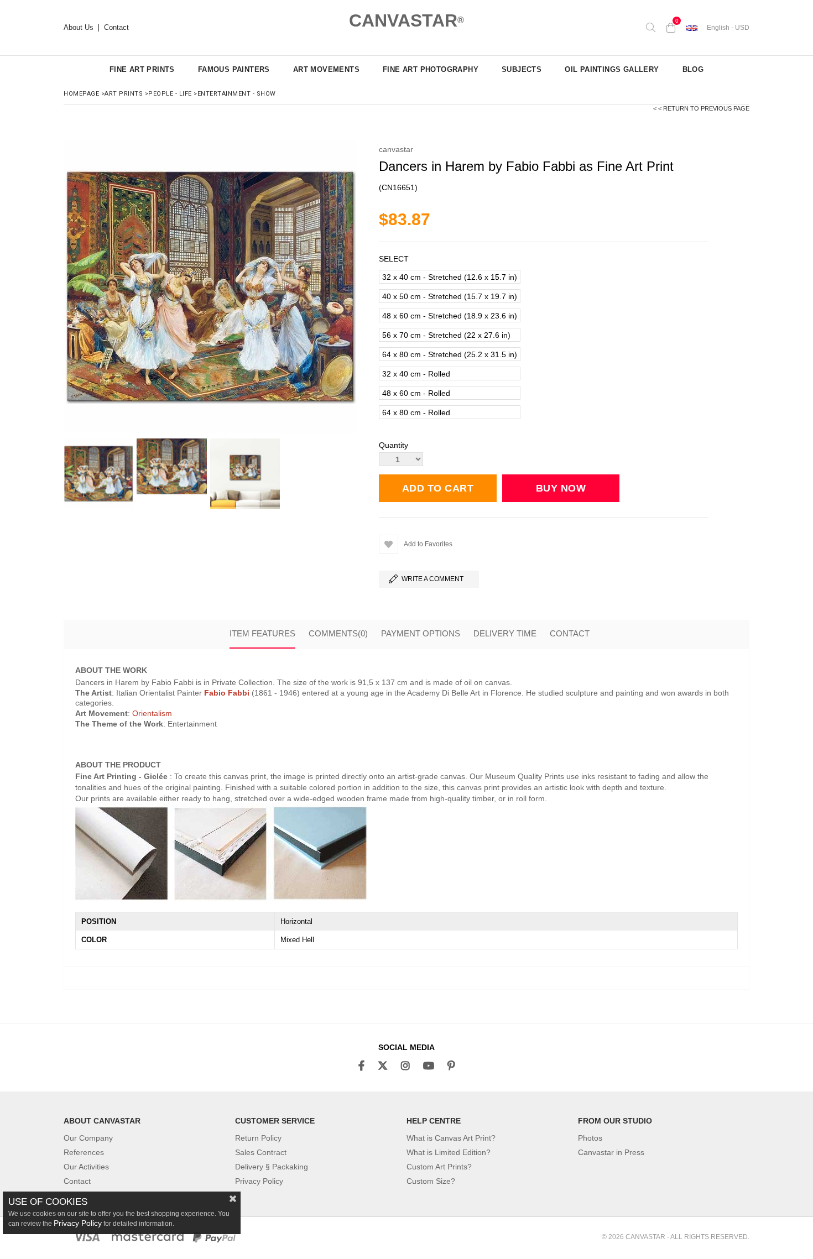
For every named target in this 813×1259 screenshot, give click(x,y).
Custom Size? (430, 1181)
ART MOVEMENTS (326, 69)
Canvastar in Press (611, 1152)
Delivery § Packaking (271, 1166)
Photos (590, 1137)
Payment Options (420, 633)
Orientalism (152, 713)
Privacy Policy (259, 1181)
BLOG (693, 69)
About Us (78, 28)
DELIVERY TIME (504, 633)
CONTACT (570, 633)
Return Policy (258, 1137)
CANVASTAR (406, 20)
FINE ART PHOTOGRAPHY (430, 69)
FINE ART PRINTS (142, 69)
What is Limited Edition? (448, 1152)
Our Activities (86, 1166)
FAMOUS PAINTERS (234, 69)
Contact (116, 28)
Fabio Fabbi (226, 692)
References (84, 1152)
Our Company (88, 1137)
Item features (262, 633)
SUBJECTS (521, 69)
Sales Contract (260, 1152)
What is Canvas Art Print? (451, 1137)
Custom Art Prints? (439, 1166)
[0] (670, 28)
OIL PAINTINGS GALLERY (612, 69)
